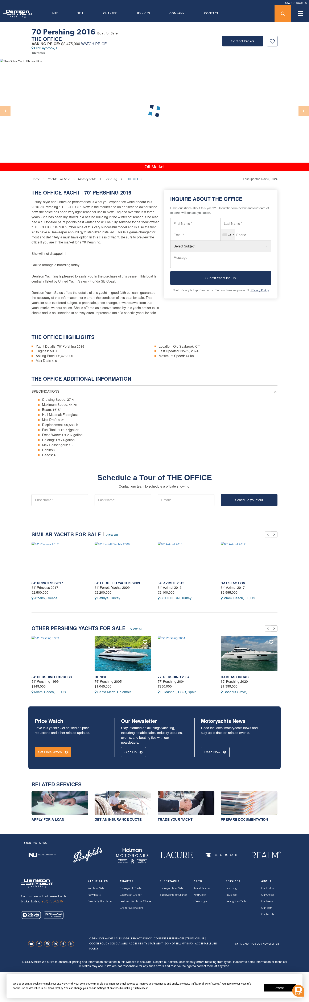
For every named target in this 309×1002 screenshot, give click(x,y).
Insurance (231, 894)
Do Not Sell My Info (179, 943)
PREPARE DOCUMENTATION (244, 819)
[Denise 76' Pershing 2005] (123, 653)
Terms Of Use (195, 938)
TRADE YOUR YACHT (175, 819)
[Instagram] (48, 944)
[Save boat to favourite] (272, 41)
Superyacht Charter (131, 888)
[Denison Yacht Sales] (37, 883)
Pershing (105, 192)
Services (143, 13)
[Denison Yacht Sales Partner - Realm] (265, 855)
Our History (268, 888)
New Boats (94, 894)
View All (112, 535)
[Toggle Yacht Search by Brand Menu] (283, 13)
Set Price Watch (50, 752)
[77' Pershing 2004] (186, 653)
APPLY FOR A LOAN (48, 819)
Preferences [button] (140, 988)
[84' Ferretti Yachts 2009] (123, 559)
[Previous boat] (268, 534)
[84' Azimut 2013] (186, 559)
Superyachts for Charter (173, 894)
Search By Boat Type (100, 901)
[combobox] (228, 234)
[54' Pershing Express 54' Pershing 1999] (60, 653)
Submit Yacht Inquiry (220, 277)
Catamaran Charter (130, 894)
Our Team (266, 907)
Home (36, 179)
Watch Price (94, 44)
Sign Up (130, 752)
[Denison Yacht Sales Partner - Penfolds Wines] (88, 855)
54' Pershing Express (52, 677)
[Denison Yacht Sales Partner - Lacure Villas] (176, 855)
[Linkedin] (56, 944)
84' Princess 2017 (47, 583)
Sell (80, 13)
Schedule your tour (249, 499)
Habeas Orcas (235, 677)
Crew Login (200, 901)
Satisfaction (233, 583)
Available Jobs (202, 888)
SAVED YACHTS (296, 3)
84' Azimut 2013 (171, 583)
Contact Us (267, 914)
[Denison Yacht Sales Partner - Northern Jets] (43, 855)
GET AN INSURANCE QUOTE (118, 819)
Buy (55, 13)
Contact (211, 13)
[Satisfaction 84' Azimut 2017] (249, 559)
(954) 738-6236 (52, 901)
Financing (231, 888)
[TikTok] (64, 944)
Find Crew (200, 894)
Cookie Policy (99, 943)
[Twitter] (72, 944)
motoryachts (87, 179)
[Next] (303, 111)
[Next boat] (274, 534)
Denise (101, 677)
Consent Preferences (169, 938)
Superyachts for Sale (171, 888)
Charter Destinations (131, 907)
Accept (280, 987)
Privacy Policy (260, 290)
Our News (267, 901)
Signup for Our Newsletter (259, 943)
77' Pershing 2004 (173, 677)
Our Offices (267, 894)
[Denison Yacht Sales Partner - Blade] (221, 855)
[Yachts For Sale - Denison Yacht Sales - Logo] (16, 13)
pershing (111, 179)
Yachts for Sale (96, 888)
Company (177, 13)
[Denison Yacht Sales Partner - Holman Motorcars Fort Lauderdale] (132, 855)
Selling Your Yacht (236, 901)
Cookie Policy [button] (55, 988)
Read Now (212, 752)
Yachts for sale (59, 179)
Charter (110, 13)
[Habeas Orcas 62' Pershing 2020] (249, 653)
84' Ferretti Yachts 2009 (117, 583)
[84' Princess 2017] (60, 559)
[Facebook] (40, 944)
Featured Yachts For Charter (136, 901)
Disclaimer (119, 943)
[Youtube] (32, 944)
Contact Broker (242, 41)
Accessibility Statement (146, 943)
